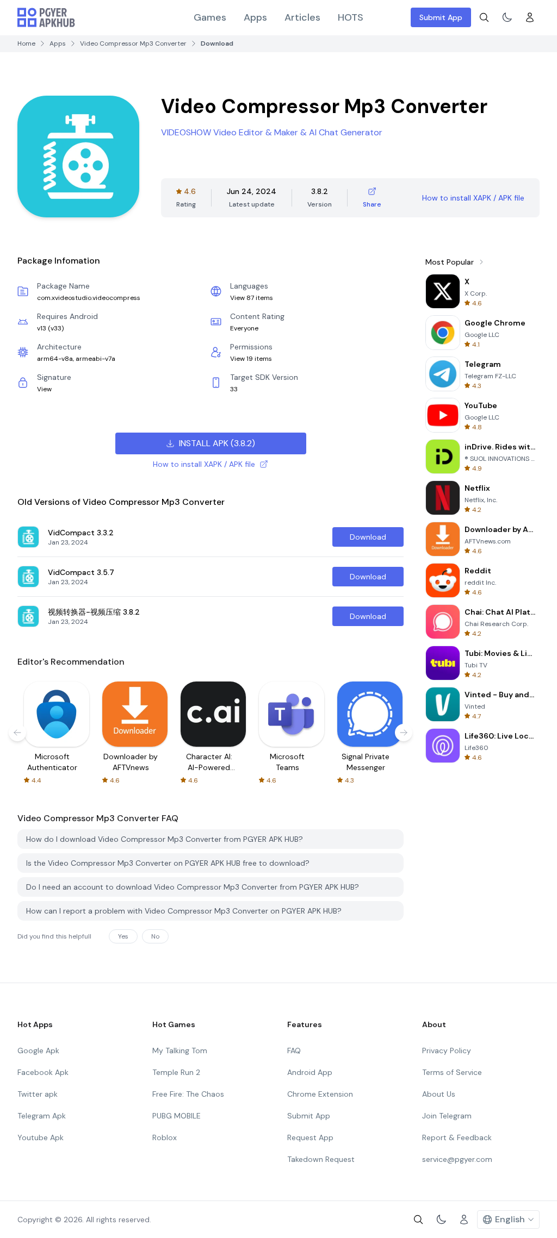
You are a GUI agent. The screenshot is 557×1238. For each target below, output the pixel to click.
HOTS (350, 17)
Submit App (440, 17)
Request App (310, 1137)
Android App (309, 1072)
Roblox (164, 1137)
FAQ (294, 1050)
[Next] (403, 732)
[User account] (530, 17)
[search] (484, 17)
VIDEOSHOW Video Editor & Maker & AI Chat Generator (271, 132)
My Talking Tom (179, 1050)
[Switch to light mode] (507, 17)
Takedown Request (321, 1159)
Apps (255, 17)
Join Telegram (447, 1116)
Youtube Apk (40, 1137)
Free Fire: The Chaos (188, 1094)
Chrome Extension (320, 1094)
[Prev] (17, 732)
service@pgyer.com (457, 1159)
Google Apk (38, 1050)
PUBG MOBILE (176, 1116)
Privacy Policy (446, 1050)
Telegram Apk (41, 1116)
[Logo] (46, 17)
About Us (438, 1094)
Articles (302, 17)
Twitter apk (37, 1094)
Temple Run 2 (176, 1072)
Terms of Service (452, 1072)
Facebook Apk (43, 1072)
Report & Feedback (457, 1137)
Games (210, 17)
